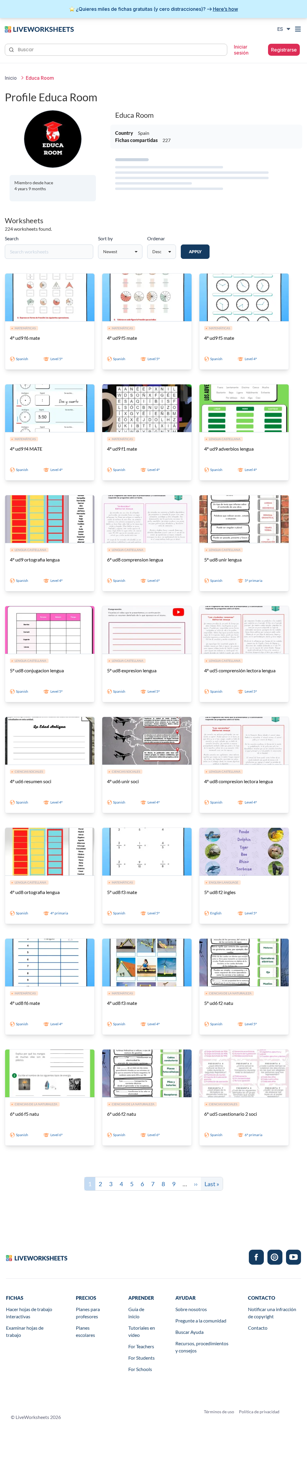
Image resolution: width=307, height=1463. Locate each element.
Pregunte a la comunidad (200, 1320)
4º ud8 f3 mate (122, 1003)
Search (12, 238)
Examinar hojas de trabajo (24, 1331)
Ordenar (156, 238)
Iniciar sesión (241, 50)
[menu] (298, 29)
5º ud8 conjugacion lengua (37, 670)
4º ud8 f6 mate (25, 1003)
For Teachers (141, 1346)
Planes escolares (85, 1331)
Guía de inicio (136, 1312)
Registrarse (284, 50)
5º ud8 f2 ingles (220, 892)
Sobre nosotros (191, 1309)
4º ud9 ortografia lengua (35, 559)
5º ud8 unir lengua (223, 559)
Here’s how (225, 9)
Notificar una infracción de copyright (272, 1312)
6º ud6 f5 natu (24, 1114)
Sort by (105, 238)
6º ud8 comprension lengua (135, 559)
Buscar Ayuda (189, 1332)
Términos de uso (219, 1411)
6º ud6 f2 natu (121, 1114)
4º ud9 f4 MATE (26, 449)
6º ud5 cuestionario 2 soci (230, 1114)
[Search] (12, 49)
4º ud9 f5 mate (122, 338)
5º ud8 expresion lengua (131, 670)
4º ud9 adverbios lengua (229, 449)
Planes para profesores (88, 1312)
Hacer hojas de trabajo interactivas (29, 1312)
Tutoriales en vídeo (141, 1331)
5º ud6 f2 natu (218, 1003)
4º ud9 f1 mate (122, 449)
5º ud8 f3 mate (122, 892)
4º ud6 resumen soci (30, 781)
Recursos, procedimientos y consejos (201, 1346)
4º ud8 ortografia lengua (35, 892)
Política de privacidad (259, 1411)
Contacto (257, 1328)
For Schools (140, 1369)
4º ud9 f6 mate (25, 338)
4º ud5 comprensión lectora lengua (240, 670)
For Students (141, 1358)
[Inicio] (39, 29)
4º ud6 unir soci (123, 781)
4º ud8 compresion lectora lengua (238, 781)
